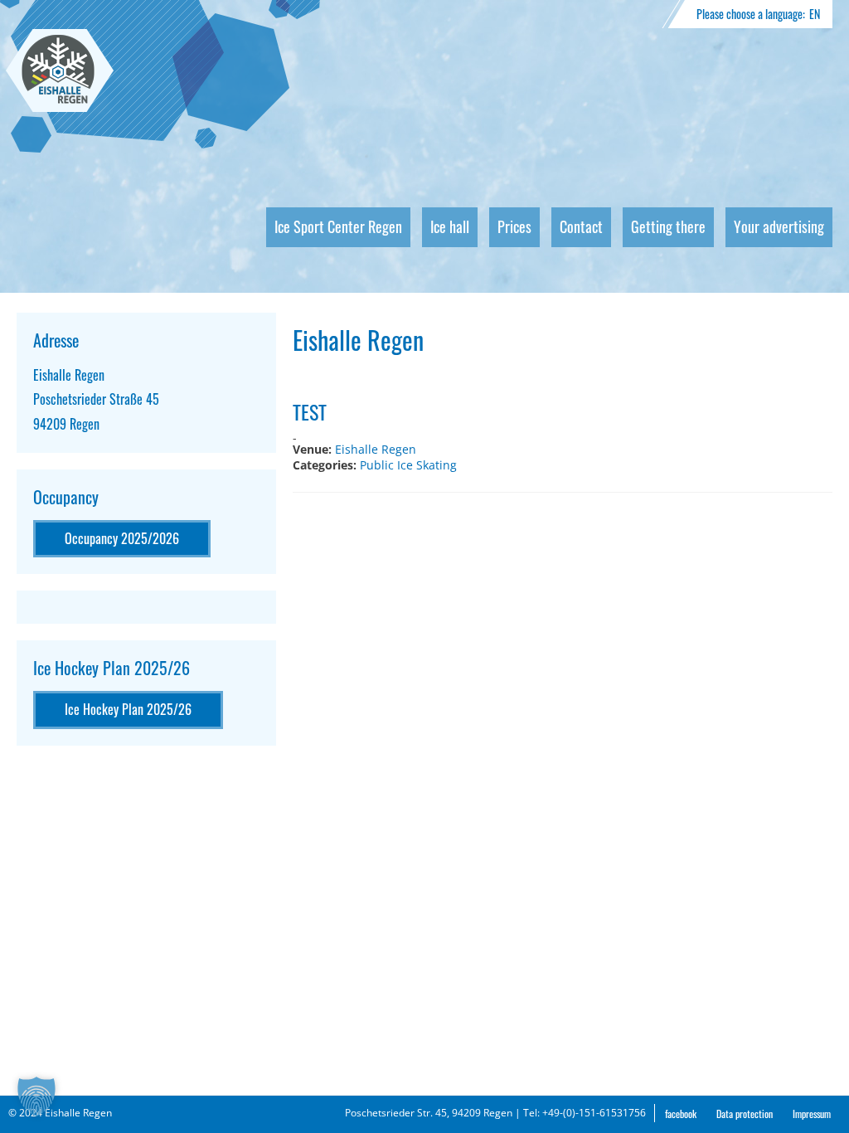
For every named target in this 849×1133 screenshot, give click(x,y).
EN (814, 13)
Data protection (744, 1113)
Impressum (812, 1113)
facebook (680, 1113)
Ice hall (449, 226)
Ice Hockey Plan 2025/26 (128, 709)
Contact (581, 226)
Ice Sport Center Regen (338, 226)
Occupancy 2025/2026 (122, 538)
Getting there (668, 226)
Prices (514, 226)
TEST (310, 411)
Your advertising (779, 226)
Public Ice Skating (408, 465)
